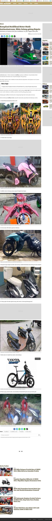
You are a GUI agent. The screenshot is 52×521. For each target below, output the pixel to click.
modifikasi (17, 74)
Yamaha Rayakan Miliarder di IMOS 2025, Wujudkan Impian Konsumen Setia (27, 480)
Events (26, 3)
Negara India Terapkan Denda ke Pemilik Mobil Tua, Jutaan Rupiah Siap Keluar (19, 86)
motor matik (27, 90)
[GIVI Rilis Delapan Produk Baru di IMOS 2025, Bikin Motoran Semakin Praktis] (6, 472)
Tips (31, 3)
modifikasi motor (10, 97)
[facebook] (2, 36)
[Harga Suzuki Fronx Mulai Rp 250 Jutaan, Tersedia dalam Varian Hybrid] (45, 87)
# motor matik (28, 431)
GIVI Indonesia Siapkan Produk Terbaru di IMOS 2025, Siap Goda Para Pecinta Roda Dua (27, 499)
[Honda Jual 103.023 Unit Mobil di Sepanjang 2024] (45, 101)
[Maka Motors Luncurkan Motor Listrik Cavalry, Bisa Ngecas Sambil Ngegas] (45, 97)
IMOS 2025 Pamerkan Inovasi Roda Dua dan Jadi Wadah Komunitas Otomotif (27, 489)
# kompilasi (21, 431)
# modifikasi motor (14, 431)
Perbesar (38, 39)
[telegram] (9, 36)
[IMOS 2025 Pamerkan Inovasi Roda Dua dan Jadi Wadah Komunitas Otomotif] (6, 491)
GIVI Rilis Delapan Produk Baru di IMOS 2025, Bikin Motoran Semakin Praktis (27, 470)
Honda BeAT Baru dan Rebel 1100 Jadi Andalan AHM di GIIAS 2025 (26, 508)
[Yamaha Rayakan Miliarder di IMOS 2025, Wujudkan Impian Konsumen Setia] (6, 481)
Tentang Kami (40, 519)
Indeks (36, 3)
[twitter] (4, 36)
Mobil (14, 3)
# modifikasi (6, 431)
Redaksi (34, 519)
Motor (20, 3)
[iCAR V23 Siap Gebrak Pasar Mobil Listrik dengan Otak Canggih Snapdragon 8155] (45, 53)
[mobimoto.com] (6, 3)
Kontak (29, 519)
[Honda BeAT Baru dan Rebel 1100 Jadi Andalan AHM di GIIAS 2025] (6, 510)
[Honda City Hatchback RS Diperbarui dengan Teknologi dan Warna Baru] (45, 106)
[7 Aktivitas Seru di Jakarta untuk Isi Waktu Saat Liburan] (45, 58)
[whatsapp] (12, 36)
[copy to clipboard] (14, 36)
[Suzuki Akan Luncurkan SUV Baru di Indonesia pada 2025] (45, 92)
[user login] (51, 3)
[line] (7, 36)
